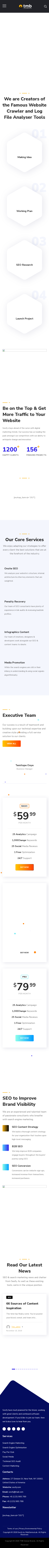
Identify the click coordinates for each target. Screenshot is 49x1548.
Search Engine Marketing (13, 1443)
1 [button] (13, 1369)
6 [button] (24, 1369)
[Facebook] (9, 1429)
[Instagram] (13, 1429)
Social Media (8, 1456)
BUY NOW (24, 867)
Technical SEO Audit (12, 1461)
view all (11, 743)
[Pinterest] (23, 1429)
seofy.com (16, 1487)
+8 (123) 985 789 (18, 1496)
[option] (24, 765)
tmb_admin (15, 1327)
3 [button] (18, 1369)
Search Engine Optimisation (15, 1447)
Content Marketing (11, 1465)
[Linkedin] (18, 1429)
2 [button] (16, 1369)
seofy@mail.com (16, 1492)
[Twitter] (4, 1429)
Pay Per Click (8, 1452)
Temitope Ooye (24, 765)
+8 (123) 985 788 (15, 1501)
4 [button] (20, 1369)
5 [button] (22, 1369)
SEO (9, 1297)
